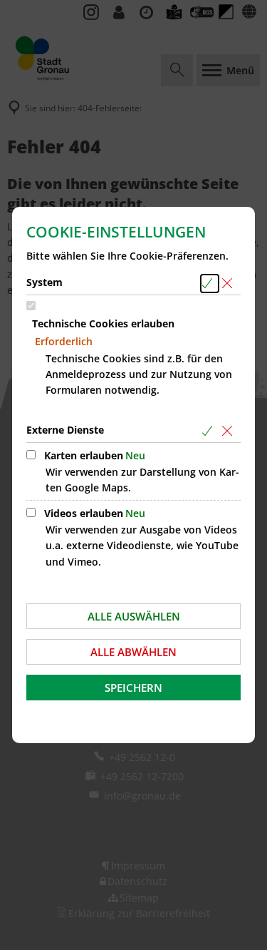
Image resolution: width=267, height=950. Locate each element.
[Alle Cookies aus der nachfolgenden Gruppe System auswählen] (210, 283)
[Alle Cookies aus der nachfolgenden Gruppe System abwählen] (230, 283)
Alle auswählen (134, 616)
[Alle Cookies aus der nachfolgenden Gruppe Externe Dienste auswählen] (210, 431)
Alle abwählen (133, 652)
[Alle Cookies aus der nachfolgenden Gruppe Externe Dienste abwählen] (230, 431)
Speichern (133, 687)
